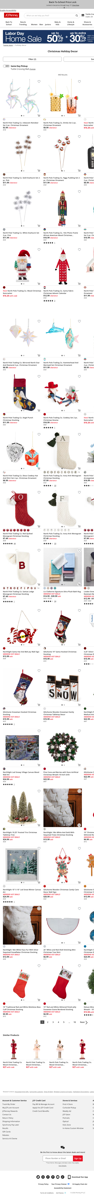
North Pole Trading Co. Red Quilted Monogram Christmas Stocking (18, 534)
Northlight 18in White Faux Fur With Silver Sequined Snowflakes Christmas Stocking (20, 951)
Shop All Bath (48, 1092)
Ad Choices (60, 1193)
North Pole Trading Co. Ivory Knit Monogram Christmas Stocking (62, 476)
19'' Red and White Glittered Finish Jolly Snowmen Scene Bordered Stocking (59, 1008)
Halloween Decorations (81, 1092)
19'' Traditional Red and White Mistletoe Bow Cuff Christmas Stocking (22, 1008)
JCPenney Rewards (10, 1111)
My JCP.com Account (10, 1107)
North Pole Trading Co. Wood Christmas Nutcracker (22, 292)
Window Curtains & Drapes (63, 1092)
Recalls (5, 1128)
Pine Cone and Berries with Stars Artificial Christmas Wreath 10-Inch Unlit (60, 773)
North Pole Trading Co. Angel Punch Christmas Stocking (18, 418)
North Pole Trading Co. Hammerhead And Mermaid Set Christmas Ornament (60, 363)
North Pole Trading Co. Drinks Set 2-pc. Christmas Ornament (59, 124)
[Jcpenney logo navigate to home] (11, 15)
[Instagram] (43, 1177)
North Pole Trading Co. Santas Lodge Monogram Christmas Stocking (18, 592)
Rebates (5, 1135)
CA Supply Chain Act (79, 1184)
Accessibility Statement (62, 1188)
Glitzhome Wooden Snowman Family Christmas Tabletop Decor (58, 713)
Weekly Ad (67, 1111)
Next (82, 1022)
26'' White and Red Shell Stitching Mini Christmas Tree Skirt (59, 951)
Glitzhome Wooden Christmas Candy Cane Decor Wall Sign (61, 890)
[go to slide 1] (57, 7)
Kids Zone (67, 1125)
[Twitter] (38, 1177)
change (32, 69)
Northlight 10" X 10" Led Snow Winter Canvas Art (22, 890)
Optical (66, 1121)
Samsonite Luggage (36, 1092)
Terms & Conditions (47, 1193)
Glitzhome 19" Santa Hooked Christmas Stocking (59, 653)
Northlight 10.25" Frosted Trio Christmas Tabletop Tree (20, 833)
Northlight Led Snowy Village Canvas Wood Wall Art (21, 773)
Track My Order (8, 1104)
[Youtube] (58, 1177)
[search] (77, 15)
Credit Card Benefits (41, 1111)
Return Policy (7, 1118)
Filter (32, 59)
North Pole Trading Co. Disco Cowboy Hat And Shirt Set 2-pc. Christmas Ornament (20, 476)
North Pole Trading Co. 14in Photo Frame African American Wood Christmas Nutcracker (60, 234)
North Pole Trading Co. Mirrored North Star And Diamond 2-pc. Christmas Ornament (21, 363)
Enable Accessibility (8, 10)
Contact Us (6, 1114)
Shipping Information (11, 1121)
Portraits (66, 1118)
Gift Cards (6, 1131)
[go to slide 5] (66, 7)
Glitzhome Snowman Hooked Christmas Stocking (19, 713)
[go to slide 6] (68, 7)
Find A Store (68, 1104)
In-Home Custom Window (73, 1128)
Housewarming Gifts (22, 1092)
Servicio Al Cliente (9, 1138)
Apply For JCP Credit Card (43, 1107)
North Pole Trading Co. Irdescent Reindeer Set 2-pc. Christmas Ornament (20, 124)
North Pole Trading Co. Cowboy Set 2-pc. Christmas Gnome (60, 418)
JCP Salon (66, 1114)
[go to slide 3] (62, 7)
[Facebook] (48, 1177)
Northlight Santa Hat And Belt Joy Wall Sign (21, 652)
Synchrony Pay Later (10, 1125)
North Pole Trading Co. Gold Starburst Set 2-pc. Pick (21, 179)
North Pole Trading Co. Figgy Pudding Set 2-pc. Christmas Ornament (61, 179)
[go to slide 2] (59, 7)
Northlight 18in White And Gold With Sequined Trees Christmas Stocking (58, 833)
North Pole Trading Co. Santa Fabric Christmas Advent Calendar (58, 292)
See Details (62, 1166)
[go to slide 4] (64, 7)
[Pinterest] (53, 1177)
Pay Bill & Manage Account (43, 1104)
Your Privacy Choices (58, 1184)
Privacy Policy (43, 1184)
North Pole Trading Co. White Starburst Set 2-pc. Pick (21, 234)
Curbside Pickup (69, 1107)
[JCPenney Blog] (62, 1177)
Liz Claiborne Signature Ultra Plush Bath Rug (62, 591)
